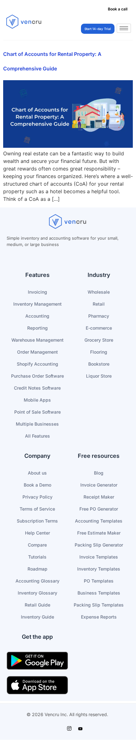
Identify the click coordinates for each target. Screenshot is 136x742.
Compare (37, 545)
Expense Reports (99, 616)
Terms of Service (37, 509)
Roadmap (37, 568)
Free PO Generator (98, 509)
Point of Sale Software (37, 412)
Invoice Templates (98, 556)
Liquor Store (99, 376)
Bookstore (98, 364)
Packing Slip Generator (99, 545)
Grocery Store (98, 340)
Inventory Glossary (37, 592)
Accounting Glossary (37, 580)
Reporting (37, 328)
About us (37, 473)
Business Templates (98, 592)
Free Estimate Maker (99, 533)
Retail (99, 304)
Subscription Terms (37, 521)
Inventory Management (37, 304)
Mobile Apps (37, 400)
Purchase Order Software (37, 376)
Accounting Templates (98, 521)
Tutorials (37, 556)
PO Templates (99, 580)
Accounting (37, 316)
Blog (98, 473)
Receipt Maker (98, 497)
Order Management (37, 352)
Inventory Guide (37, 616)
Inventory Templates (98, 568)
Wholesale (99, 292)
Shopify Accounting (37, 364)
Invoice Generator (98, 485)
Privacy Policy (37, 497)
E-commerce (99, 328)
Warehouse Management (37, 340)
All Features (37, 436)
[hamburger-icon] (124, 28)
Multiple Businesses (37, 424)
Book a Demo (37, 485)
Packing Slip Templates (99, 604)
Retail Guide (37, 604)
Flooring (98, 352)
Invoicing (37, 292)
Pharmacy (98, 316)
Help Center (37, 533)
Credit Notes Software (37, 388)
